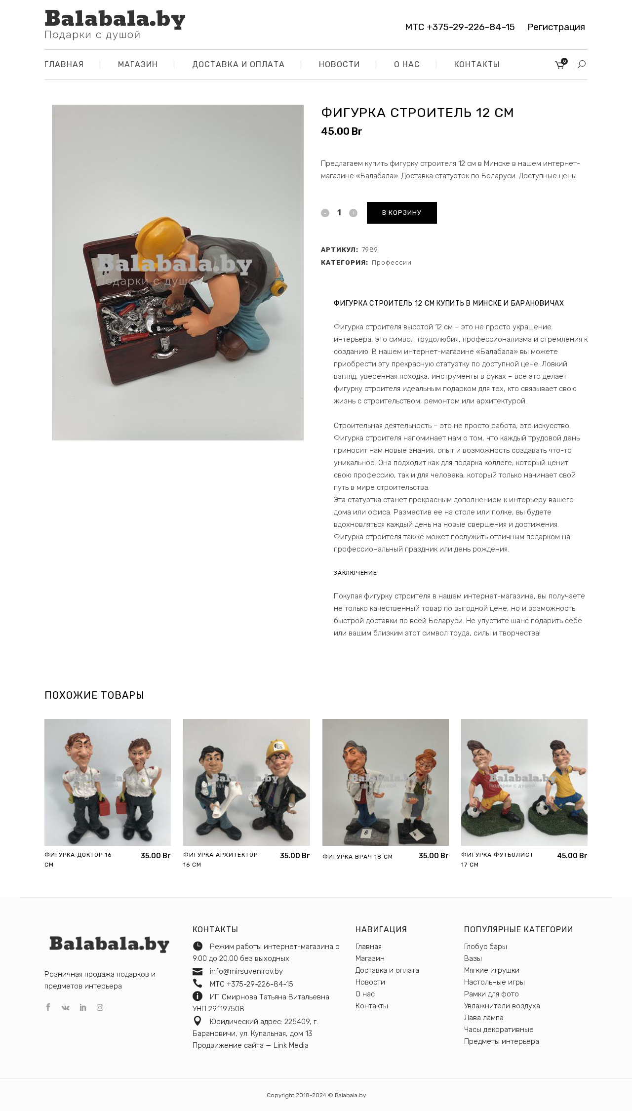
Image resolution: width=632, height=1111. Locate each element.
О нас (365, 994)
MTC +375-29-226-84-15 (460, 27)
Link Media (291, 1045)
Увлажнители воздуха (502, 1005)
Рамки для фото (491, 994)
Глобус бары (485, 946)
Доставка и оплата (387, 970)
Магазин (370, 958)
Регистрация (552, 27)
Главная (369, 946)
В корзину (402, 212)
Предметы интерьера (501, 1041)
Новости (370, 982)
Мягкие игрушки (491, 970)
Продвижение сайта (228, 1045)
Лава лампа (484, 1017)
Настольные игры (494, 982)
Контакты (372, 1005)
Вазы (473, 958)
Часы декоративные (499, 1029)
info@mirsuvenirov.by (246, 971)
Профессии (392, 262)
